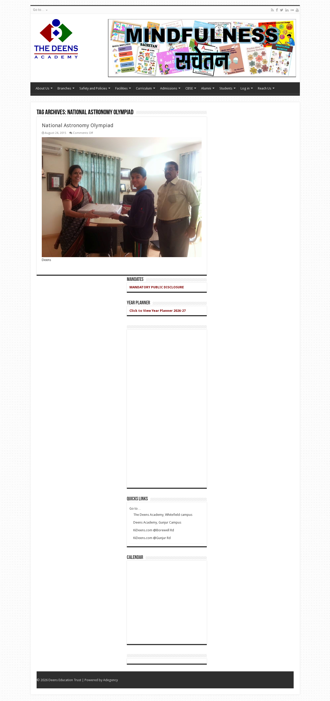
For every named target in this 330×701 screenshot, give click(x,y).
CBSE (189, 88)
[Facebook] (276, 10)
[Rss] (272, 10)
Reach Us (264, 88)
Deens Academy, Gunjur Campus (157, 522)
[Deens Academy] (56, 38)
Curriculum (144, 88)
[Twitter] (281, 10)
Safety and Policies (93, 88)
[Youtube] (297, 10)
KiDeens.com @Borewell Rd (153, 530)
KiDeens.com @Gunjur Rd (152, 538)
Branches (64, 88)
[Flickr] (292, 10)
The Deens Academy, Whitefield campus (162, 515)
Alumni (206, 88)
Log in (245, 88)
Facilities (121, 88)
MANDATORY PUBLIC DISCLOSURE (156, 287)
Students (225, 88)
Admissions (168, 88)
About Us (42, 88)
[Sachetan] (202, 48)
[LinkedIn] (287, 10)
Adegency (110, 680)
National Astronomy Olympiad (77, 125)
